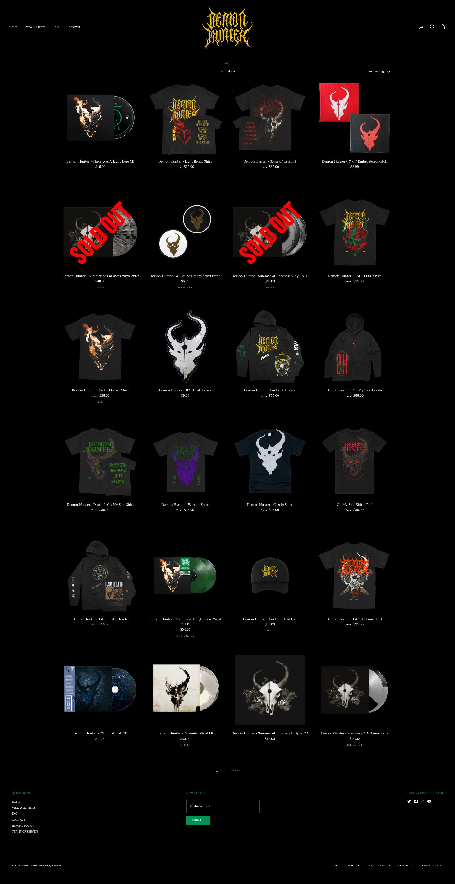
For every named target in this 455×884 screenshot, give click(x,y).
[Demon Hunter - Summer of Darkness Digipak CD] (270, 690)
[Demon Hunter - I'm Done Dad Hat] (270, 575)
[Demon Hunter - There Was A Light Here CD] (100, 118)
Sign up (198, 820)
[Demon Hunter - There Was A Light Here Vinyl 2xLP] (185, 575)
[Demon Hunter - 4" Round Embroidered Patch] (185, 232)
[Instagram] (422, 801)
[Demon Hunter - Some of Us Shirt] (270, 118)
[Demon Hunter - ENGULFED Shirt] (355, 232)
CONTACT (74, 27)
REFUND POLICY (23, 825)
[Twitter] (409, 801)
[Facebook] (416, 801)
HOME (13, 27)
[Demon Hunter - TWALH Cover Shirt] (100, 347)
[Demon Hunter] (227, 27)
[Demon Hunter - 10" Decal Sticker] (185, 347)
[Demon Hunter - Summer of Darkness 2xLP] (355, 690)
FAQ (57, 27)
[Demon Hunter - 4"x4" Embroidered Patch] (355, 118)
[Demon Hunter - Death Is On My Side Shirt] (100, 461)
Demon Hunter (29, 866)
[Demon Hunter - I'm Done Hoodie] (270, 347)
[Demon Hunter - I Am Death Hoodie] (100, 575)
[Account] (421, 27)
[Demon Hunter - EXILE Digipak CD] (100, 690)
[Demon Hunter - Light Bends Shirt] (185, 118)
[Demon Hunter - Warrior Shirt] (185, 461)
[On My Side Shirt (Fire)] (355, 461)
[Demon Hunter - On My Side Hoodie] (355, 347)
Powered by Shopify (49, 866)
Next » (235, 770)
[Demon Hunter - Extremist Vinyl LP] (185, 690)
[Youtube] (429, 801)
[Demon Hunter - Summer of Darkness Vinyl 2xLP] (100, 232)
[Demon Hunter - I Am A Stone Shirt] (355, 575)
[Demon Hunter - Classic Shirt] (270, 461)
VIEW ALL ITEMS (36, 27)
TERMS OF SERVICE (25, 831)
